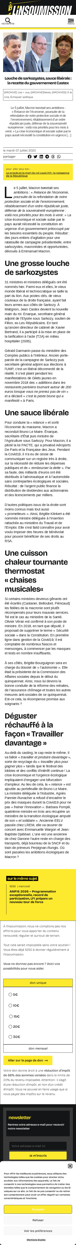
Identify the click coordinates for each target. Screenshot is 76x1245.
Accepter (38, 1209)
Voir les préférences (38, 1231)
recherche (8, 23)
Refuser (38, 1220)
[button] (70, 1166)
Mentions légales (36, 1239)
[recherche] (8, 20)
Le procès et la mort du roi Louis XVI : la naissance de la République (37, 174)
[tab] (38, 983)
